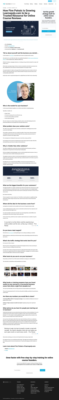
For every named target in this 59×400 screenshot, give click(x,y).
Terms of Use (17, 398)
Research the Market (20, 390)
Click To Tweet (34, 225)
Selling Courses (33, 393)
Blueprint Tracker (20, 386)
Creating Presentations (35, 390)
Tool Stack (19, 393)
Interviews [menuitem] (45, 3)
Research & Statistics (48, 388)
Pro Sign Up (47, 391)
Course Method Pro (20, 384)
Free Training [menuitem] (26, 3)
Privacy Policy (13, 398)
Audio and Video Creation (35, 391)
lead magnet (11, 232)
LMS (31, 386)
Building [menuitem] (36, 3)
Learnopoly (12, 55)
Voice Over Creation (20, 391)
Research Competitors (21, 388)
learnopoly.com (11, 45)
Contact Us (47, 384)
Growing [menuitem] (40, 3)
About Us (46, 386)
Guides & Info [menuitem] (50, 3)
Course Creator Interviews (49, 387)
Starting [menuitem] (31, 3)
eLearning (32, 384)
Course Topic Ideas (34, 387)
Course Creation (34, 388)
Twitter (6, 350)
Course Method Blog (48, 390)
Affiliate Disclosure (21, 398)
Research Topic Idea (20, 387)
